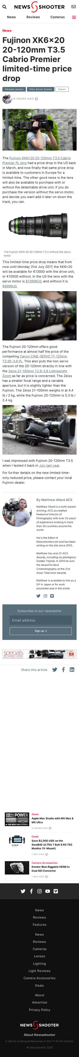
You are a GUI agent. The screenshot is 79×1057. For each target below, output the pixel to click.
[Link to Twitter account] (23, 892)
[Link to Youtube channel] (47, 892)
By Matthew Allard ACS (54, 500)
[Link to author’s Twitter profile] (38, 596)
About (39, 995)
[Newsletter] (74, 7)
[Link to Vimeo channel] (55, 892)
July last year (49, 465)
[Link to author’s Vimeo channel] (52, 596)
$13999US (33, 281)
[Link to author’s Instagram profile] (45, 596)
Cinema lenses (14, 89)
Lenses (39, 956)
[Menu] (74, 17)
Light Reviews (39, 971)
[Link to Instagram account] (39, 892)
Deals (35, 836)
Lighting (39, 964)
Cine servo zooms (40, 89)
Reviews (33, 17)
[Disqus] (39, 744)
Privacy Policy (39, 1010)
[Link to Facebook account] (31, 892)
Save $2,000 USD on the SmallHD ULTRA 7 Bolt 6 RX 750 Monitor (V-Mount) (52, 844)
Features (40, 925)
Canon (62, 89)
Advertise (39, 1002)
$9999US (9, 286)
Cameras (57, 17)
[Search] (4, 7)
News (11, 17)
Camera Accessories (44, 862)
